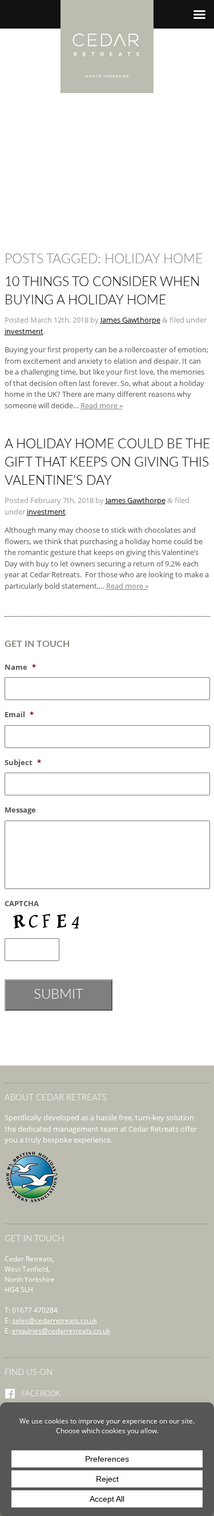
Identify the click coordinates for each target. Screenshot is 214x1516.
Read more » (101, 405)
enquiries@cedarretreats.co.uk (61, 1331)
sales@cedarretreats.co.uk (54, 1320)
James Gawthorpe (130, 320)
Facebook (41, 1394)
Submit (58, 995)
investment (24, 331)
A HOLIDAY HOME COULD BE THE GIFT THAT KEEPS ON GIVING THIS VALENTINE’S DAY (107, 462)
